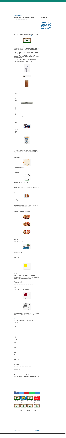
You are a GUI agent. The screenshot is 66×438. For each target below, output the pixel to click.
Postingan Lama (37, 430)
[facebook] (16, 393)
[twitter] (21, 393)
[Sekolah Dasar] (16, 1)
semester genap (30, 35)
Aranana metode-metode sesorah (46, 31)
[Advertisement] (33, 8)
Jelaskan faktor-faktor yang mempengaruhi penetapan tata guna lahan (46, 20)
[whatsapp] (32, 393)
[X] (65, 433)
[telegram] (37, 393)
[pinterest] (26, 393)
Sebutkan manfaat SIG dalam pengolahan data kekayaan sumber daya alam (46, 25)
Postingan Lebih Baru (16, 430)
